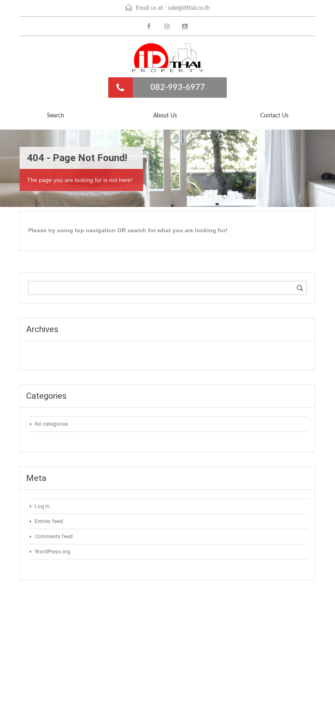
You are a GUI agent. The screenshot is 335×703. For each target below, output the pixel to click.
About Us (165, 116)
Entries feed (49, 521)
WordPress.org (52, 551)
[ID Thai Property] (167, 57)
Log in (42, 506)
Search (55, 116)
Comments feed (54, 536)
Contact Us (274, 116)
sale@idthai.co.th (189, 8)
